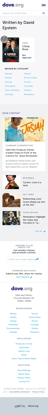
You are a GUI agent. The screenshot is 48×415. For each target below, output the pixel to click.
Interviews (24, 347)
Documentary (12, 90)
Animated (10, 86)
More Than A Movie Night (24, 358)
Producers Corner (24, 344)
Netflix (8, 77)
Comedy (28, 86)
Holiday (9, 94)
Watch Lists (24, 351)
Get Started (22, 277)
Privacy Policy (24, 378)
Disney (8, 82)
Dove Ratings (24, 370)
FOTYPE (42, 389)
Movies (8, 73)
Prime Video (30, 77)
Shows (27, 73)
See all (38, 231)
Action (27, 82)
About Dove (24, 374)
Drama (27, 90)
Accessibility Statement (19, 392)
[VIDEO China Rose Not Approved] (12, 50)
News (24, 355)
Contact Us (24, 381)
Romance (29, 94)
